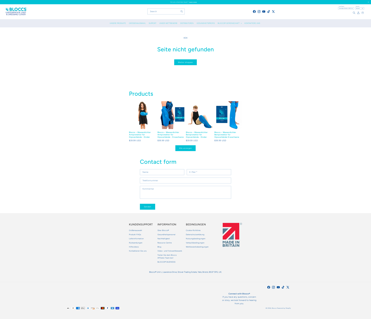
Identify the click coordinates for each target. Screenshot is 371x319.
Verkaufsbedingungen (195, 243)
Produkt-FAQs (135, 234)
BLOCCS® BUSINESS (166, 262)
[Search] (182, 11)
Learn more (193, 2)
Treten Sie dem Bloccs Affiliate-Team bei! (167, 256)
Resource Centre (164, 243)
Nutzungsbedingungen (195, 239)
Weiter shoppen (185, 62)
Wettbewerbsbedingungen (197, 247)
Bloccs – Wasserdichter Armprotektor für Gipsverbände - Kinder (140, 134)
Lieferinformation (136, 239)
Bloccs (274, 308)
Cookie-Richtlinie (193, 230)
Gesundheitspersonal (166, 234)
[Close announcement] (368, 2)
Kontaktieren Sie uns (138, 251)
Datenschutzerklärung (195, 234)
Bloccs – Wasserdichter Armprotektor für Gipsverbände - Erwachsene (170, 134)
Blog (159, 247)
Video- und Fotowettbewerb (169, 251)
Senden (147, 207)
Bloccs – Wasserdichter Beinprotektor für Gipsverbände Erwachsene (226, 134)
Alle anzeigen (185, 148)
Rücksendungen (135, 243)
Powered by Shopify (284, 308)
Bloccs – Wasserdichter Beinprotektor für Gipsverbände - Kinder (197, 134)
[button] (229, 23)
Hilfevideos (134, 247)
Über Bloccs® (163, 230)
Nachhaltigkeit (163, 239)
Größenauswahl (135, 230)
